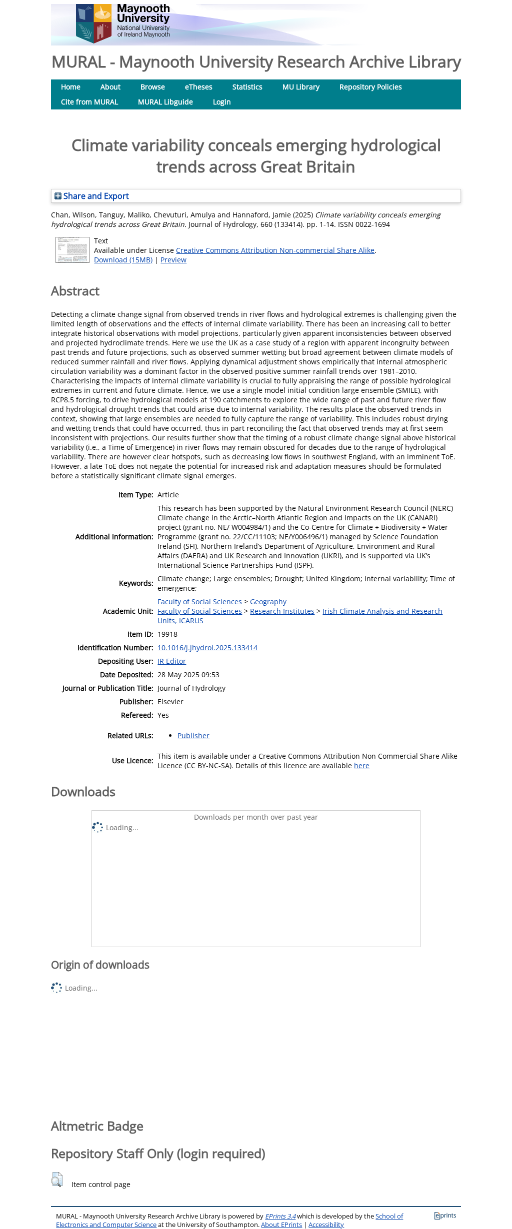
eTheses (198, 86)
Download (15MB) (123, 259)
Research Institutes (282, 611)
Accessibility (326, 1225)
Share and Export (95, 195)
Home (70, 86)
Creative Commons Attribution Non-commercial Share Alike (275, 250)
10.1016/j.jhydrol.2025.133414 (208, 647)
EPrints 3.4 (280, 1216)
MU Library (301, 86)
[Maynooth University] (122, 40)
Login (222, 101)
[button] (56, 1179)
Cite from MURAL (89, 101)
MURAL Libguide (165, 101)
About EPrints (281, 1225)
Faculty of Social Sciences (200, 601)
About (110, 86)
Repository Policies (371, 86)
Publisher (194, 735)
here (362, 765)
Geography (268, 601)
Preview (173, 259)
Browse (152, 86)
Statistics (247, 86)
